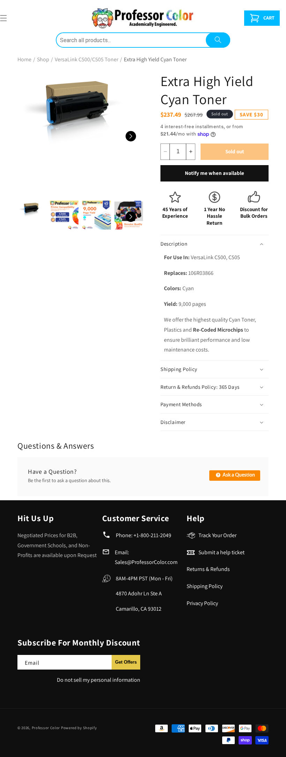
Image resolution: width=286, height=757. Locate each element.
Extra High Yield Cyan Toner (155, 59)
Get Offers (126, 662)
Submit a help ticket (221, 552)
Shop (43, 59)
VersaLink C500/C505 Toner (86, 59)
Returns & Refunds (208, 569)
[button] (262, 18)
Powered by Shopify (79, 727)
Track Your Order (217, 535)
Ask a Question (238, 475)
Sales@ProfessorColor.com (146, 562)
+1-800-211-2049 (152, 535)
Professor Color (46, 727)
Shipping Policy (205, 586)
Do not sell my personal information (98, 679)
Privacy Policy (202, 603)
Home (24, 59)
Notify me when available (214, 173)
